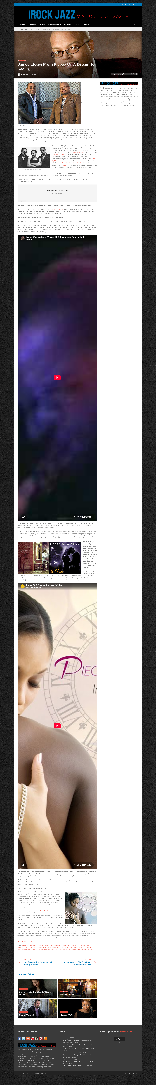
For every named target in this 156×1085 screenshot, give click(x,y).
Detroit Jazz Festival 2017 (71, 1040)
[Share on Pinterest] (136, 74)
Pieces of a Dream (49, 949)
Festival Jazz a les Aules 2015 (72, 1053)
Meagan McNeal (67, 1015)
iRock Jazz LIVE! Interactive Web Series (76, 1048)
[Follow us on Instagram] (36, 1038)
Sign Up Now (119, 1039)
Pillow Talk (59, 949)
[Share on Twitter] (131, 74)
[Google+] (122, 4)
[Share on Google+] (134, 74)
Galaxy (83, 945)
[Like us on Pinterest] (41, 1038)
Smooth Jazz (67, 949)
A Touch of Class (27, 945)
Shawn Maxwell (26, 1015)
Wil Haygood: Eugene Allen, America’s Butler (78, 1061)
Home (30, 29)
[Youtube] (136, 4)
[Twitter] (133, 4)
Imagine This (32, 947)
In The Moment (41, 947)
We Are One (88, 949)
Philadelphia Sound (36, 949)
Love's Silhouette (84, 947)
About (65, 1059)
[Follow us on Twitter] (23, 1038)
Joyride (75, 947)
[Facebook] (118, 4)
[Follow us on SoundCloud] (28, 1038)
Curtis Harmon (75, 945)
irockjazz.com (51, 947)
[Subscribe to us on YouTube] (32, 1038)
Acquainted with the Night (41, 945)
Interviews (37, 29)
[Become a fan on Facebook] (19, 1038)
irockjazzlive (60, 947)
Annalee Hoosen (67, 994)
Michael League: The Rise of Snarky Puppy (77, 1044)
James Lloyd (68, 947)
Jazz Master (24, 74)
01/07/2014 (33, 74)
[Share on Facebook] (128, 74)
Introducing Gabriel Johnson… (73, 1065)
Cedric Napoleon (55, 945)
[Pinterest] (129, 4)
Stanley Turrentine (77, 949)
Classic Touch (66, 945)
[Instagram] (125, 4)
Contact (66, 1042)
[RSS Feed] (45, 1038)
